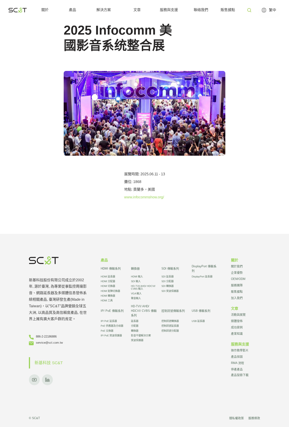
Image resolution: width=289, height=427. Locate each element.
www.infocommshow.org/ (144, 197)
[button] (45, 10)
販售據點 (228, 10)
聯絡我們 (201, 10)
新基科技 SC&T (49, 363)
